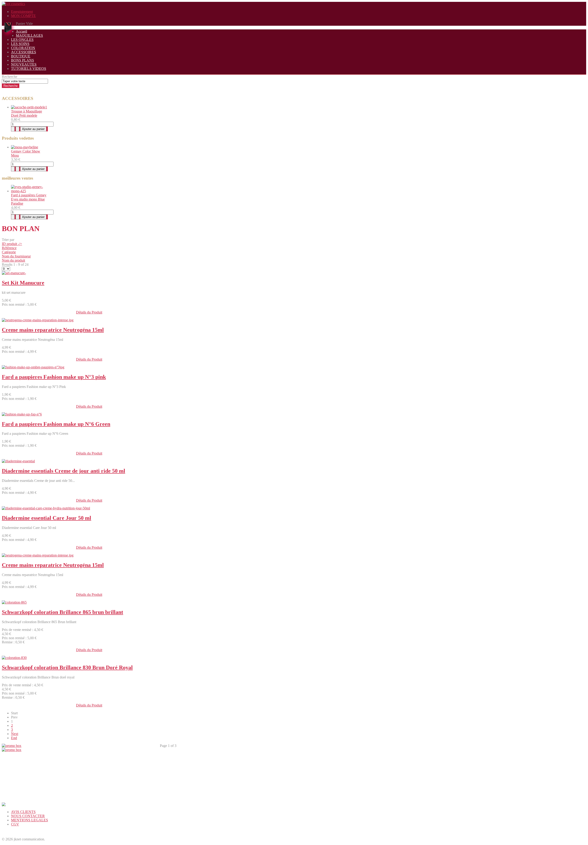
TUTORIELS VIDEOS (28, 69)
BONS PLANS (22, 60)
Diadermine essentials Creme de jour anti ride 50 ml (63, 471)
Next (14, 734)
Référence (9, 248)
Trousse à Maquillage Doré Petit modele (26, 113)
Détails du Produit (89, 312)
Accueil (21, 31)
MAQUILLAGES (29, 35)
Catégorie (9, 252)
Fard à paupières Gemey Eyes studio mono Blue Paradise (28, 199)
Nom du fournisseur (16, 256)
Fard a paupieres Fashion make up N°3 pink (54, 377)
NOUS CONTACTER (28, 816)
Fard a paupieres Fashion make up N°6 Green (56, 424)
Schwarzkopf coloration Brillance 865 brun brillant (62, 612)
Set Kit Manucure (23, 283)
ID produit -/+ (12, 244)
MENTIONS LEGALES (29, 820)
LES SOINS (20, 44)
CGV (15, 824)
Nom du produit (13, 260)
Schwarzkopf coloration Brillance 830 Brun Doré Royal (67, 667)
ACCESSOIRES (23, 52)
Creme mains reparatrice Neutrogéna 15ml (53, 330)
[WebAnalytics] (11, 832)
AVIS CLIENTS (23, 812)
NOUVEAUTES (24, 64)
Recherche (9, 77)
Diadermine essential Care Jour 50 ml (46, 518)
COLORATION (23, 48)
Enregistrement (22, 12)
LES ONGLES (22, 40)
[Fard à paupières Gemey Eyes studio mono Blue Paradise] (29, 191)
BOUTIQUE (20, 56)
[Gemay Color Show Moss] (24, 147)
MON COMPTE (23, 16)
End (14, 738)
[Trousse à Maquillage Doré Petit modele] (29, 107)
